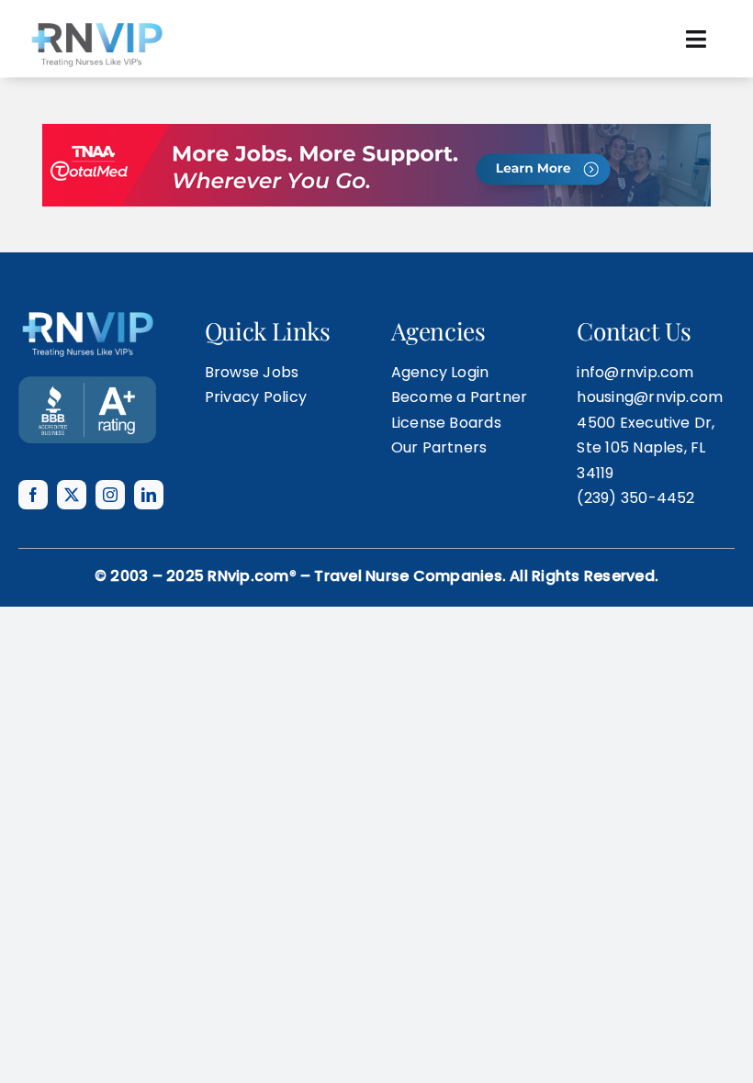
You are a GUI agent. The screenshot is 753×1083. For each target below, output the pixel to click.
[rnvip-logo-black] (96, 25)
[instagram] (110, 494)
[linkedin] (148, 494)
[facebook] (33, 494)
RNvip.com (248, 575)
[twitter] (71, 494)
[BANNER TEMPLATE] (87, 383)
